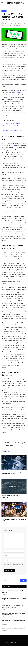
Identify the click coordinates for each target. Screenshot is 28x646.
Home (2, 6)
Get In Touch (21, 642)
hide (15, 120)
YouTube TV (17, 92)
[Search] (26, 2)
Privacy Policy (13, 642)
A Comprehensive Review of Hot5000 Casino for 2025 (13, 520)
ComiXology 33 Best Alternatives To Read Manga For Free (8, 444)
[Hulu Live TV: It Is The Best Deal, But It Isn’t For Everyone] (14, 34)
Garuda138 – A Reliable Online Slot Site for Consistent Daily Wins (14, 599)
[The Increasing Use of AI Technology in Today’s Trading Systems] (14, 462)
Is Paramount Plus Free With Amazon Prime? (20, 443)
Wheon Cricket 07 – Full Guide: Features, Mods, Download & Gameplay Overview (12, 606)
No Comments (11, 25)
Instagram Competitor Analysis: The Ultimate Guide (13, 628)
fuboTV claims (20, 305)
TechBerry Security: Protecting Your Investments (11, 496)
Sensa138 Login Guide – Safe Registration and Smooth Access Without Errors (14, 614)
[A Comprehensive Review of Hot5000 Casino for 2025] (14, 509)
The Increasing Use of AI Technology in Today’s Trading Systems (12, 473)
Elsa (7, 23)
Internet (4, 10)
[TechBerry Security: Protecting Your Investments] (14, 486)
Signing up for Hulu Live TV (18, 223)
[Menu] (2, 2)
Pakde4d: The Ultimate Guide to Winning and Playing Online (13, 621)
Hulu (14, 145)
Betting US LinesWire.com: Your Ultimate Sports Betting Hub (12, 591)
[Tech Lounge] (15, 2)
